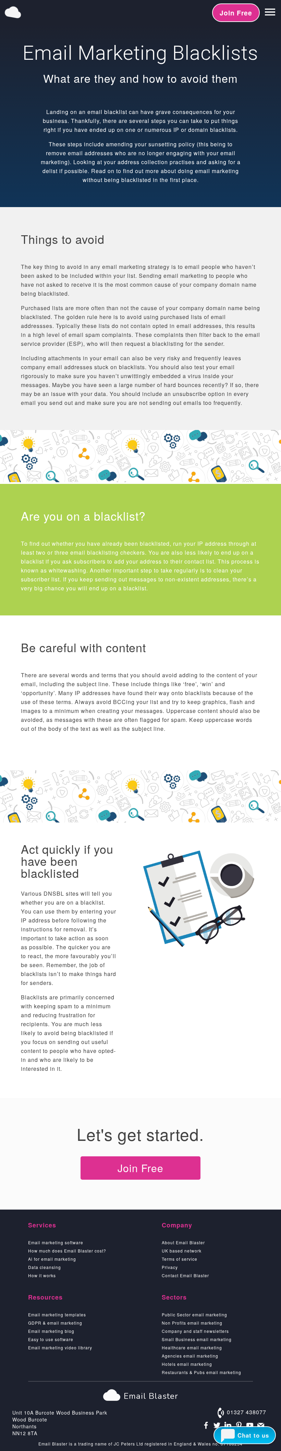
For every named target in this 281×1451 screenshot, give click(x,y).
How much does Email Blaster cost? (67, 1251)
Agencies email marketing (190, 1356)
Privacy (170, 1267)
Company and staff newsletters (195, 1331)
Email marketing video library (60, 1347)
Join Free (236, 13)
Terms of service (179, 1259)
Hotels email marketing (187, 1364)
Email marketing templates (57, 1314)
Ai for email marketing (52, 1259)
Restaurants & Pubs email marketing (201, 1372)
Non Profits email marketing (192, 1323)
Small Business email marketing (197, 1339)
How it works (42, 1275)
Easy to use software (50, 1339)
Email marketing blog (51, 1331)
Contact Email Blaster (185, 1275)
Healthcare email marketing (192, 1347)
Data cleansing (44, 1267)
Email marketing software (55, 1242)
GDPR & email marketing (55, 1323)
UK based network (181, 1251)
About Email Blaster (183, 1242)
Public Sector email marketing (194, 1314)
